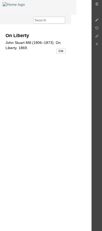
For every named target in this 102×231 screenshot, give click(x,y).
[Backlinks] (97, 37)
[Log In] (97, 5)
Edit (61, 51)
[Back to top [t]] (97, 46)
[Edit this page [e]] (97, 21)
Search (62, 20)
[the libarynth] (14, 4)
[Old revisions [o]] (97, 29)
